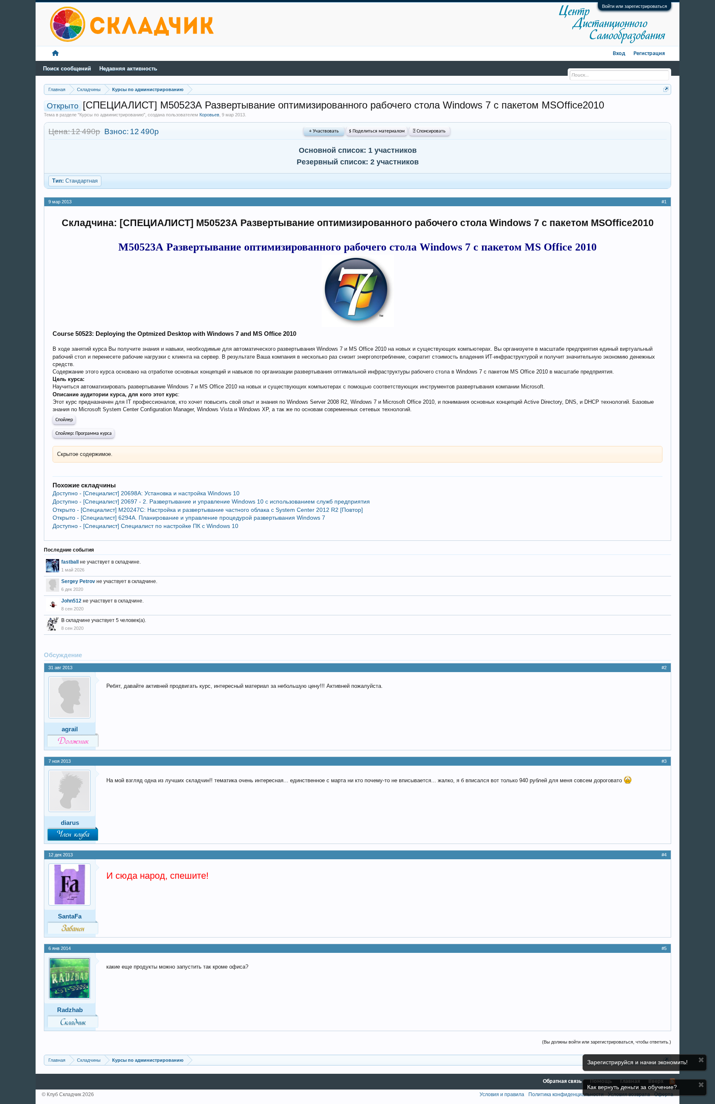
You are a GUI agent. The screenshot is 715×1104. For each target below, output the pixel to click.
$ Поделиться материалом (377, 131)
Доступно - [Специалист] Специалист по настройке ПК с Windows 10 (145, 526)
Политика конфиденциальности (566, 1094)
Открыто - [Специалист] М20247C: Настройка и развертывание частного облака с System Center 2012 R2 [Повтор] (208, 509)
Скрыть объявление (701, 1060)
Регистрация (649, 54)
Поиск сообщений (67, 68)
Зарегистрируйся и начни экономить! (637, 1062)
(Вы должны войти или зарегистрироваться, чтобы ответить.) (606, 1041)
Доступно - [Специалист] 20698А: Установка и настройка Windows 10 (146, 493)
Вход (619, 54)
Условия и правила (502, 1094)
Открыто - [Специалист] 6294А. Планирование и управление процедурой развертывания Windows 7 (189, 517)
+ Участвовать (324, 131)
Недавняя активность (128, 68)
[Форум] (55, 53)
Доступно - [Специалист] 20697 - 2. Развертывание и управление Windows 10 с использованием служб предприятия (211, 501)
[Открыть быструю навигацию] (666, 89)
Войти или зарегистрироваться (634, 6)
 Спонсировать (429, 131)
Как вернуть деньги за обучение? (632, 1087)
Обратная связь (562, 1081)
